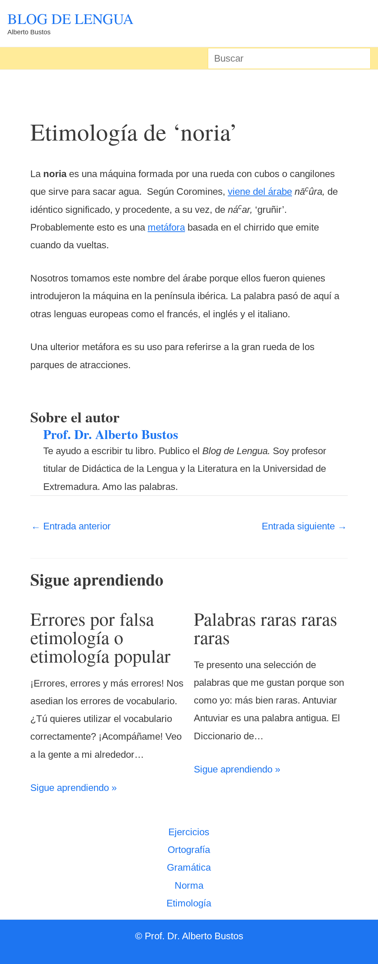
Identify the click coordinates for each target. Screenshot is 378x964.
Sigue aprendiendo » (73, 787)
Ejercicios (188, 831)
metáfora (166, 227)
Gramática (189, 867)
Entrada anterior (71, 526)
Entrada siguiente (304, 526)
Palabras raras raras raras (265, 627)
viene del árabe (260, 191)
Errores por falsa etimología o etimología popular (100, 637)
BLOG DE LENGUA (70, 18)
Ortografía (189, 849)
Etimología (188, 903)
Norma (189, 885)
